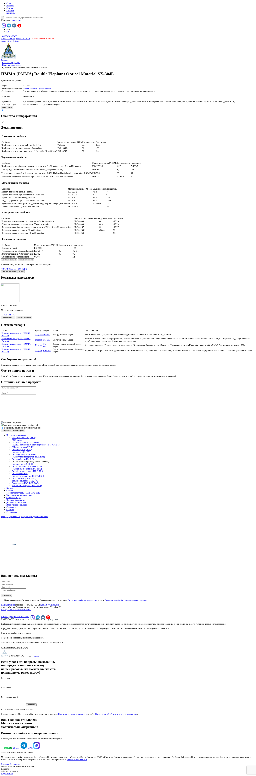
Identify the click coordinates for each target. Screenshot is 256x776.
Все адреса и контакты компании (16, 609)
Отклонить (15, 764)
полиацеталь (17, 20)
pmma (36, 656)
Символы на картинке (11, 422)
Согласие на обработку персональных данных (126, 600)
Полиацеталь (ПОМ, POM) (24, 454)
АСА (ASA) (17, 440)
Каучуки (10, 488)
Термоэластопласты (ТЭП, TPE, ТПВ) (23, 493)
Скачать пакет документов (13, 272)
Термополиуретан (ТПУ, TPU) (25, 481)
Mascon (38, 340)
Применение (14, 516)
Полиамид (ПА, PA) (21, 452)
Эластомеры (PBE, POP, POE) (25, 483)
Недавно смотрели (39, 516)
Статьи (9, 8)
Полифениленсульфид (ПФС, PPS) (27, 471)
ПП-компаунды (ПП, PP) (23, 447)
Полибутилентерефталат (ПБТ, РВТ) (28, 457)
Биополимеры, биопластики (19, 495)
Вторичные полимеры (16, 505)
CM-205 (47, 350)
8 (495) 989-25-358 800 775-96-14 (9, 37)
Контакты (10, 13)
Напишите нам (8, 605)
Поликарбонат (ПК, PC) (23, 459)
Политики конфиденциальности (82, 600)
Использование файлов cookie (14, 647)
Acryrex (38, 350)
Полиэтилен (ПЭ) (20, 473)
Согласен (5, 764)
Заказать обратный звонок (42, 39)
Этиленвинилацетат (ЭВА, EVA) (27, 485)
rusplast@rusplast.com (10, 41)
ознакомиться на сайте (77, 759)
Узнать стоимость (26, 260)
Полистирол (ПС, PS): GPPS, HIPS (27, 466)
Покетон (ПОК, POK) (22, 449)
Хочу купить (7, 107)
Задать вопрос (8, 317)
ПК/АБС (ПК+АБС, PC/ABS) (25, 442)
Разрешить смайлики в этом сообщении (22, 428)
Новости (10, 6)
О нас (9, 3)
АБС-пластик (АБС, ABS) (23, 437)
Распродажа (11, 512)
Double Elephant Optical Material (37, 88)
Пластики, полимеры (16, 435)
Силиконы (11, 507)
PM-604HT (46, 345)
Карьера (10, 10)
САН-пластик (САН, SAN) (24, 478)
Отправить (6, 595)
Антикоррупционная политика (15, 616)
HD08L (46, 334)
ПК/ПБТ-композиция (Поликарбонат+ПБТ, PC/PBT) (35, 445)
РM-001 (46, 340)
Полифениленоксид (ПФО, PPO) (27, 469)
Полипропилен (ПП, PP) (23, 464)
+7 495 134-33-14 (8, 315)
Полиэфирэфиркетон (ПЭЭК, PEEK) (28, 476)
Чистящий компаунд (15, 500)
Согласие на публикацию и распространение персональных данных (32, 642)
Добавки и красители (16, 502)
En (7, 32)
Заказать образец (9, 260)
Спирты (10, 509)
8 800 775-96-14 (23, 39)
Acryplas (39, 334)
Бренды (4, 516)
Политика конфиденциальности (15, 633)
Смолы (9, 490)
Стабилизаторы (13, 497)
